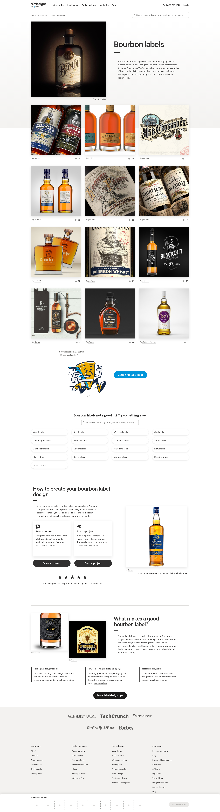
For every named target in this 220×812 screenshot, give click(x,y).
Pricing (74, 769)
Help (154, 792)
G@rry (37, 158)
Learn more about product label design (161, 573)
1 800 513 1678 (173, 5)
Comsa (130, 570)
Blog (154, 755)
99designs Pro (78, 778)
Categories (58, 5)
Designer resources (160, 782)
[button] (217, 797)
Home (34, 15)
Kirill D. (91, 158)
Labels (53, 15)
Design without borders (162, 760)
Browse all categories (121, 782)
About (33, 751)
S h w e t (36, 652)
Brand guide (117, 764)
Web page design (119, 760)
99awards (156, 764)
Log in (186, 5)
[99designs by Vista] (38, 5)
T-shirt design (117, 773)
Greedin (37, 342)
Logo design (117, 751)
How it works (72, 5)
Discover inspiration (80, 764)
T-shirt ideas (157, 778)
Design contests (78, 751)
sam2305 (38, 280)
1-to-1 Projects (77, 755)
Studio (115, 5)
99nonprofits (36, 773)
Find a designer (89, 5)
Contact (34, 755)
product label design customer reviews (83, 583)
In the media (36, 764)
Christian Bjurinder (149, 342)
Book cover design (119, 778)
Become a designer (160, 751)
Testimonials (36, 769)
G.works (91, 342)
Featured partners (159, 787)
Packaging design (119, 769)
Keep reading (67, 680)
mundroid (145, 280)
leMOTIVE (39, 219)
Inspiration (104, 5)
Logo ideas (157, 773)
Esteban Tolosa (100, 99)
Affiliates (156, 769)
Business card (118, 755)
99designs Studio (79, 773)
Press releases (37, 760)
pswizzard (145, 158)
